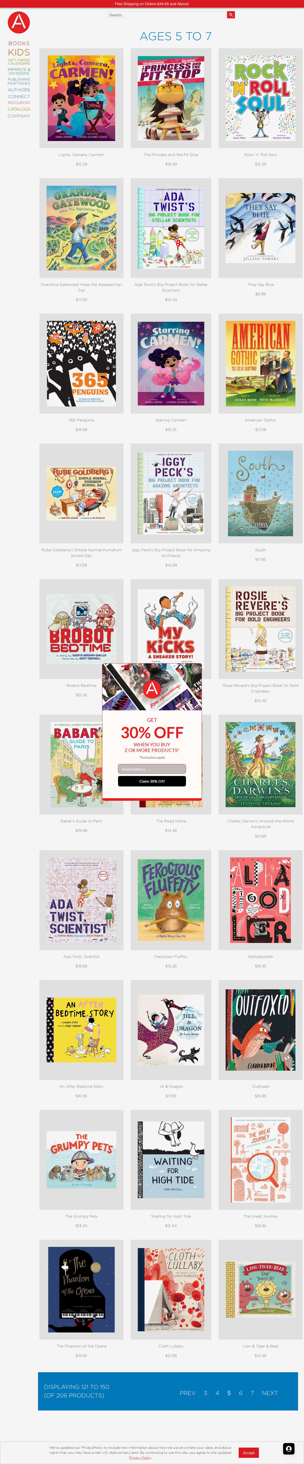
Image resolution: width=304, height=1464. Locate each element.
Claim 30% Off (152, 781)
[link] (152, 689)
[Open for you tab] (288, 1448)
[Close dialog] (195, 669)
